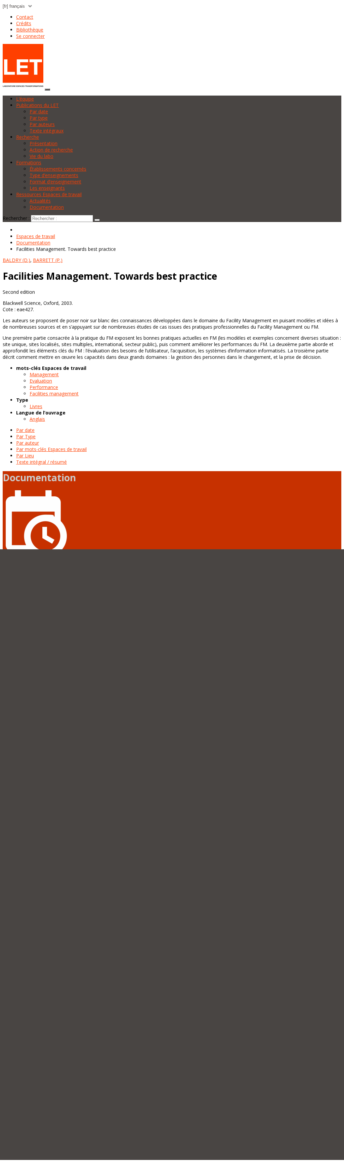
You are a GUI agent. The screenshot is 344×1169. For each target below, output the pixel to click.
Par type (39, 118)
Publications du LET (37, 105)
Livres (36, 406)
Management (44, 374)
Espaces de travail (35, 236)
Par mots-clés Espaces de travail (51, 449)
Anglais (37, 419)
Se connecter (30, 36)
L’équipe (25, 99)
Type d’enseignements (54, 175)
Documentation (47, 207)
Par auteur (27, 443)
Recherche (27, 137)
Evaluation (41, 381)
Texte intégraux (46, 130)
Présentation (43, 143)
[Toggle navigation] (47, 90)
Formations (28, 162)
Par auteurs (42, 124)
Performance (44, 387)
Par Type (26, 436)
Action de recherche (51, 150)
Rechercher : (16, 218)
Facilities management (54, 393)
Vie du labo (41, 156)
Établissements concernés (58, 169)
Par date (39, 111)
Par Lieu (25, 455)
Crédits (23, 23)
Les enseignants (47, 188)
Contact (24, 17)
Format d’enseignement (55, 181)
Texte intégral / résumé (41, 462)
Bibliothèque (29, 29)
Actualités (40, 201)
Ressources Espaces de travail (49, 194)
